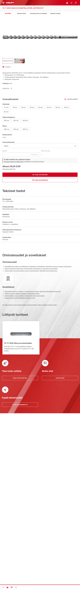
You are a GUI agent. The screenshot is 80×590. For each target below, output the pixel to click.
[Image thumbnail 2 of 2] (19, 61)
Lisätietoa (5, 88)
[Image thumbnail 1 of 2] (7, 61)
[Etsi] (76, 3)
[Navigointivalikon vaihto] (3, 3)
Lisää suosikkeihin (41, 180)
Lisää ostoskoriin (41, 174)
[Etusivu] (10, 3)
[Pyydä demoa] (7, 587)
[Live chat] (12, 587)
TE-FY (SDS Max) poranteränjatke (18, 343)
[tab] (8, 13)
